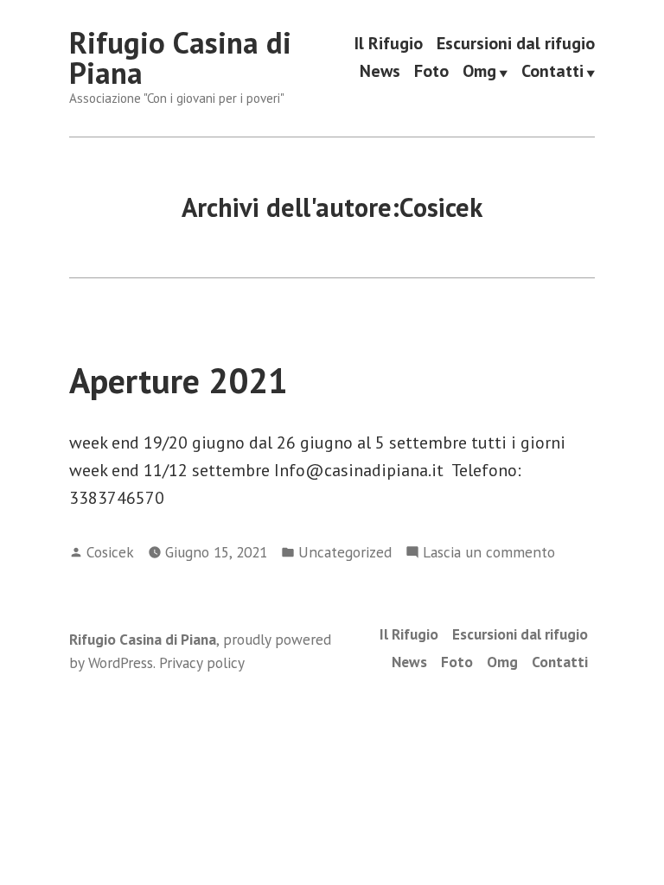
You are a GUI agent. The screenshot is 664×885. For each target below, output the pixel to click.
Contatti (552, 72)
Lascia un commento (489, 552)
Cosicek (110, 552)
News (380, 72)
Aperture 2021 (178, 380)
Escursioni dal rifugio (516, 43)
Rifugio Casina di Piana (180, 57)
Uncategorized (345, 552)
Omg (479, 72)
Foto (431, 72)
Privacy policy (202, 662)
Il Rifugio (388, 43)
